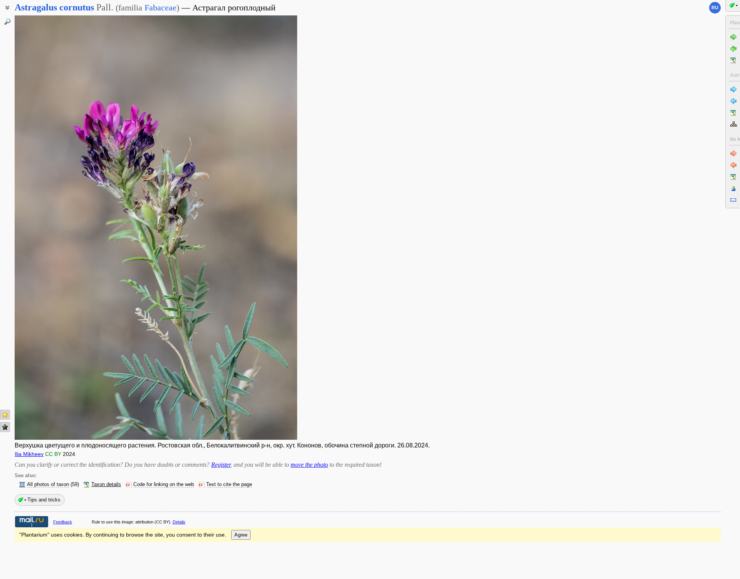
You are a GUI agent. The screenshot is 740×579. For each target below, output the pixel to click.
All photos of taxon (48, 484)
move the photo (309, 464)
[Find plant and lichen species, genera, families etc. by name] (7, 21)
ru (714, 7)
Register (220, 464)
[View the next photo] (267, 227)
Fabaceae (161, 7)
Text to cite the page (229, 484)
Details (179, 522)
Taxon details (106, 484)
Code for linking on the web (163, 484)
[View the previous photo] (45, 227)
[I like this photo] (5, 415)
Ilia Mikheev (29, 454)
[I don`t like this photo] (5, 427)
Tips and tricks (44, 500)
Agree (240, 535)
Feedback (62, 522)
